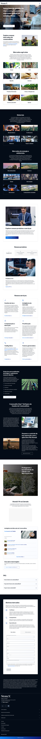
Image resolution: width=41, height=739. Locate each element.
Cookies (2, 727)
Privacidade (3, 723)
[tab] (9, 253)
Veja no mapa (5, 702)
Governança (3, 728)
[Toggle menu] (39, 3)
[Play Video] (10, 521)
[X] (5, 706)
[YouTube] (8, 706)
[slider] (18, 521)
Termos (2, 721)
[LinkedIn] (2, 706)
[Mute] (27, 521)
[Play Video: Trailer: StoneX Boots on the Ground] (20, 514)
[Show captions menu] (25, 521)
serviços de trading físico (9, 349)
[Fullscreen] (31, 521)
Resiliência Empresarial (5, 730)
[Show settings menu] (29, 521)
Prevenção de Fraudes (5, 725)
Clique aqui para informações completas (15, 687)
